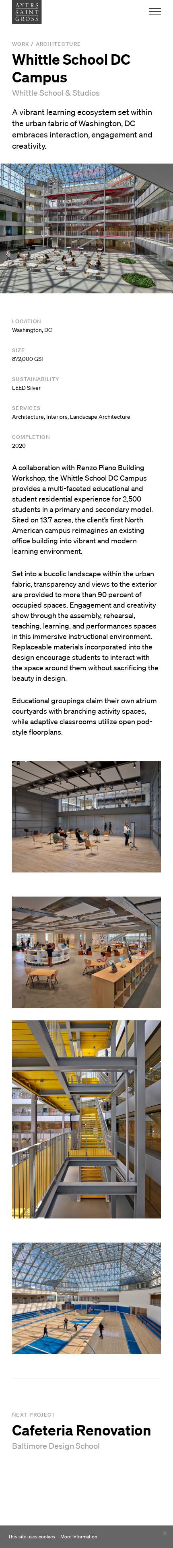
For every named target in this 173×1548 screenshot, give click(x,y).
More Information (78, 1536)
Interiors (57, 416)
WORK (20, 44)
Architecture (58, 44)
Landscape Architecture (100, 416)
